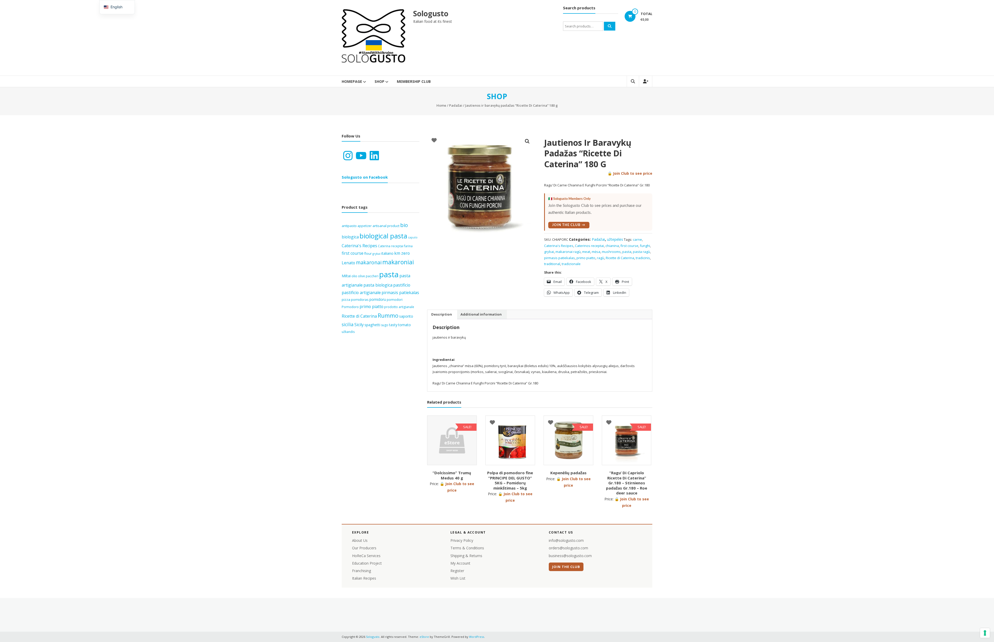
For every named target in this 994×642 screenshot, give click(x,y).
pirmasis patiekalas (559, 258)
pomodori (395, 299)
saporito (406, 316)
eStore (424, 637)
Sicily (359, 324)
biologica (350, 237)
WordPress (476, 637)
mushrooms (611, 251)
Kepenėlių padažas (568, 472)
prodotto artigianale (399, 307)
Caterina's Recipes (558, 245)
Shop (379, 81)
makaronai (369, 262)
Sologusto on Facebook (365, 177)
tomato (404, 324)
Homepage (352, 81)
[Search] (609, 26)
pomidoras (360, 299)
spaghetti (372, 324)
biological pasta (383, 235)
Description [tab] (441, 314)
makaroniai (398, 262)
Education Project (367, 563)
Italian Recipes (364, 578)
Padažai (455, 105)
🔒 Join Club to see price (630, 173)
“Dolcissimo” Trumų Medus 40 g (452, 475)
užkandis (348, 332)
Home (441, 105)
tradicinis (643, 258)
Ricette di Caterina (620, 258)
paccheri (372, 276)
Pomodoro (350, 306)
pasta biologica (377, 285)
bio (404, 225)
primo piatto (585, 258)
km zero (402, 253)
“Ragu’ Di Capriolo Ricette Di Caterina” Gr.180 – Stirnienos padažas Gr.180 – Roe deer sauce (626, 482)
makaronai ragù (568, 251)
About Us (360, 540)
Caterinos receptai (589, 245)
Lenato (348, 263)
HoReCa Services (366, 555)
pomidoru (377, 299)
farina (408, 246)
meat (586, 251)
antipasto (349, 225)
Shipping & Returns (466, 555)
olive (361, 276)
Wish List (457, 578)
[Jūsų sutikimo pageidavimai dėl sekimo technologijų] (985, 633)
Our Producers (364, 547)
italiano (387, 253)
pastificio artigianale (361, 292)
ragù (600, 258)
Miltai (346, 275)
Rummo (388, 315)
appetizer (364, 226)
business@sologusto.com (570, 555)
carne (637, 239)
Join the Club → (569, 225)
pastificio (401, 285)
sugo (384, 325)
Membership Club (414, 81)
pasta (626, 251)
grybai (549, 251)
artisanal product (385, 225)
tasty (393, 324)
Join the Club (566, 566)
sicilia (348, 324)
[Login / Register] (645, 81)
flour (368, 253)
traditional (552, 263)
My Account (460, 563)
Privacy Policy (461, 540)
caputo (413, 237)
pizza (346, 299)
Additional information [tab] (481, 314)
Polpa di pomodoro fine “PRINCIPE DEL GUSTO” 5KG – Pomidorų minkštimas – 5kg (510, 480)
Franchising (361, 570)
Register (457, 570)
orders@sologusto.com (568, 547)
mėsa (596, 251)
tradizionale (571, 263)
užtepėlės (615, 239)
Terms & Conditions (467, 547)
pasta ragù (641, 251)
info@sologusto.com (566, 540)
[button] (527, 141)
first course (629, 245)
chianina (612, 245)
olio (354, 276)
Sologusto (430, 13)
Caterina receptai (390, 246)
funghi (645, 245)
